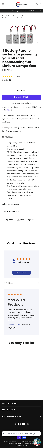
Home (4, 16)
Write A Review (21, 273)
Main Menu (8, 410)
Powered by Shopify (21, 445)
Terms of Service (29, 443)
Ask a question (10, 212)
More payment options (21, 103)
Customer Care (11, 416)
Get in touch (10, 403)
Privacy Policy (19, 443)
